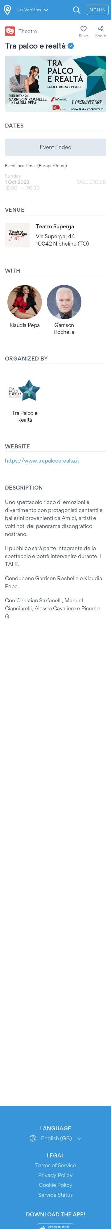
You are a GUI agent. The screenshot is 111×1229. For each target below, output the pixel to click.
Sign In (97, 9)
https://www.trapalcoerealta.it (42, 460)
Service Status (55, 1195)
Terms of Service (55, 1165)
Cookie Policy (55, 1185)
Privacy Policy (55, 1175)
